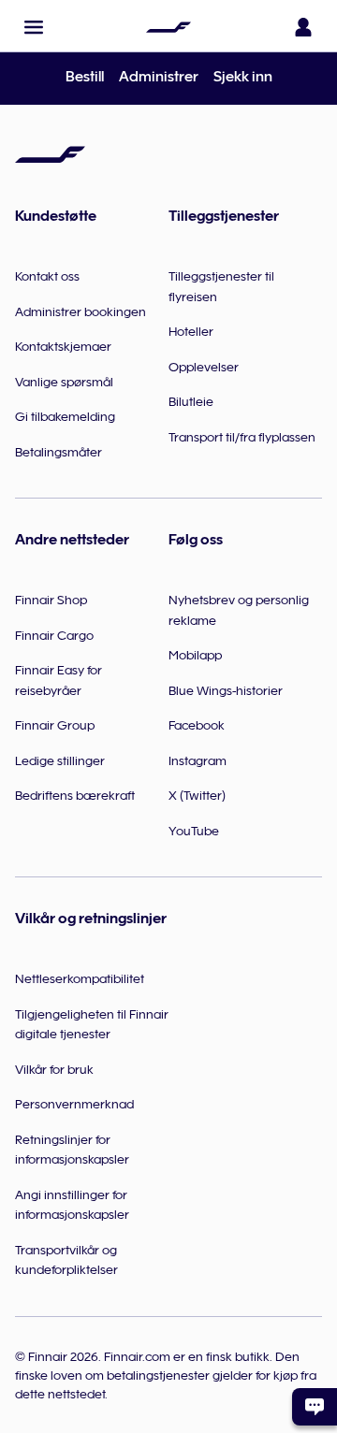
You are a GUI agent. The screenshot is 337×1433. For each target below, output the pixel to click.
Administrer (158, 76)
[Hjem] (168, 27)
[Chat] (314, 1407)
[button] (33, 27)
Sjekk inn (242, 76)
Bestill (85, 76)
